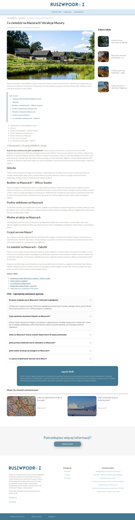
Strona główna (12, 18)
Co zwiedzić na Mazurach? (20, 283)
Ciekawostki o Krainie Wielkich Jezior (27, 99)
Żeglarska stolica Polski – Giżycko (23, 286)
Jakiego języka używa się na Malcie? (107, 471)
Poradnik (79, 12)
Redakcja (13, 497)
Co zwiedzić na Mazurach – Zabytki (26, 118)
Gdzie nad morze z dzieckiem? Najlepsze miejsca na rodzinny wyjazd (119, 87)
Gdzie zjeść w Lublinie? (19, 281)
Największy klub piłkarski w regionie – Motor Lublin (30, 278)
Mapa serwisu (37, 516)
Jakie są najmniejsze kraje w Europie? (49, 398)
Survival (67, 12)
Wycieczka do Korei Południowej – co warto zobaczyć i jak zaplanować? (118, 56)
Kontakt (12, 502)
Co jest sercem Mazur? (21, 115)
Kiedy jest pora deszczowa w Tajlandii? (119, 41)
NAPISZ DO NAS (67, 444)
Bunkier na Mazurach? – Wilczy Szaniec (27, 105)
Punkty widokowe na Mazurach (24, 109)
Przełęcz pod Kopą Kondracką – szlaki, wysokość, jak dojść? (118, 72)
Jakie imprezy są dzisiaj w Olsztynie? (24, 288)
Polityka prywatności (17, 516)
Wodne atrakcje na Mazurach (23, 112)
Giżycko (15, 102)
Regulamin (52, 516)
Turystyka (56, 12)
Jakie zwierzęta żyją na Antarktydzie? (108, 398)
